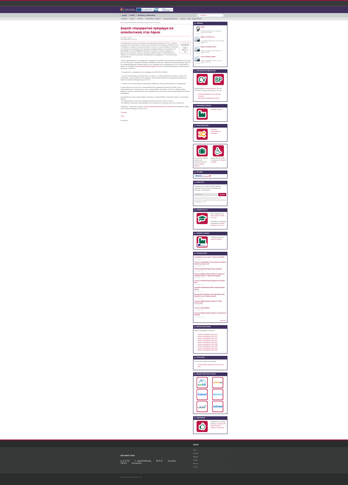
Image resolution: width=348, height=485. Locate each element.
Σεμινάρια (124, 112)
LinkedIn (195, 460)
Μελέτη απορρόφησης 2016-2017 (207, 338)
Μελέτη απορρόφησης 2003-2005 (207, 346)
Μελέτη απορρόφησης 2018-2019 (207, 336)
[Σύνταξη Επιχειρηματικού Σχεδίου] (218, 84)
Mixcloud (195, 463)
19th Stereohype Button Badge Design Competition (208, 269)
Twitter (194, 450)
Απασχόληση (124, 18)
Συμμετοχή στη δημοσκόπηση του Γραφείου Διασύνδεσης (218, 425)
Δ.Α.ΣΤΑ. (125, 460)
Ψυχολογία (183, 18)
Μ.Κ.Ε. (159, 460)
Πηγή (122, 116)
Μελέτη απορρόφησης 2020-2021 (207, 334)
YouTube (195, 467)
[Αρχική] (147, 11)
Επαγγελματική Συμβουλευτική (170, 18)
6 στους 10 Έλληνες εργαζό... (209, 56)
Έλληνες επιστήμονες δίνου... (209, 47)
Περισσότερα (223, 320)
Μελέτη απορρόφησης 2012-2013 (207, 340)
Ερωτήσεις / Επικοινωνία (146, 15)
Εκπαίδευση (140, 18)
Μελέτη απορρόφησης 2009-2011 (207, 342)
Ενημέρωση (158, 18)
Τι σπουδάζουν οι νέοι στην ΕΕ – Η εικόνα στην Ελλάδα (209, 257)
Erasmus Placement (216, 239)
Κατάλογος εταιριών (216, 109)
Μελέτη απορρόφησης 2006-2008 (207, 344)
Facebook (195, 453)
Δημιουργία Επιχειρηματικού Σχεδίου (208, 98)
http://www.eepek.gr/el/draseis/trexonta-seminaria (158, 106)
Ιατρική (189, 18)
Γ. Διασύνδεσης (143, 460)
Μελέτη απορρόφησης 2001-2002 (207, 348)
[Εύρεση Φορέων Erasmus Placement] (202, 247)
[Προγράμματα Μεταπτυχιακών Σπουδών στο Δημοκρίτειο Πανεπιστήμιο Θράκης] (202, 223)
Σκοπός (132, 15)
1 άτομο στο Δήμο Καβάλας (202, 308)
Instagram (195, 456)
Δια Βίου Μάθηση (150, 18)
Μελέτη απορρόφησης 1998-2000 (207, 350)
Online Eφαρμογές (211, 88)
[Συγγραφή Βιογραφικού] (202, 84)
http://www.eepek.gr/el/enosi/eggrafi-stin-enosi (148, 66)
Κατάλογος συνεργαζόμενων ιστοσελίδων (216, 131)
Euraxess (137, 463)
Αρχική (124, 15)
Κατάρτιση (132, 18)
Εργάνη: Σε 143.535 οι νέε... (208, 37)
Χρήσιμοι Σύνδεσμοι (197, 18)
